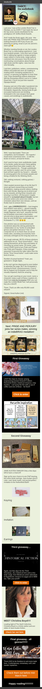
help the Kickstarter (19, 280)
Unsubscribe (8, 2)
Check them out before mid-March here (21, 674)
